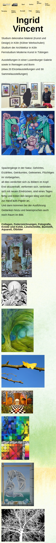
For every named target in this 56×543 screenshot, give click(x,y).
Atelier (31, 4)
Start (23, 4)
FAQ (30, 11)
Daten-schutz (38, 11)
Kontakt (22, 11)
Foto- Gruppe (47, 4)
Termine (4, 11)
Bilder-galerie (13, 11)
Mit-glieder (39, 2)
